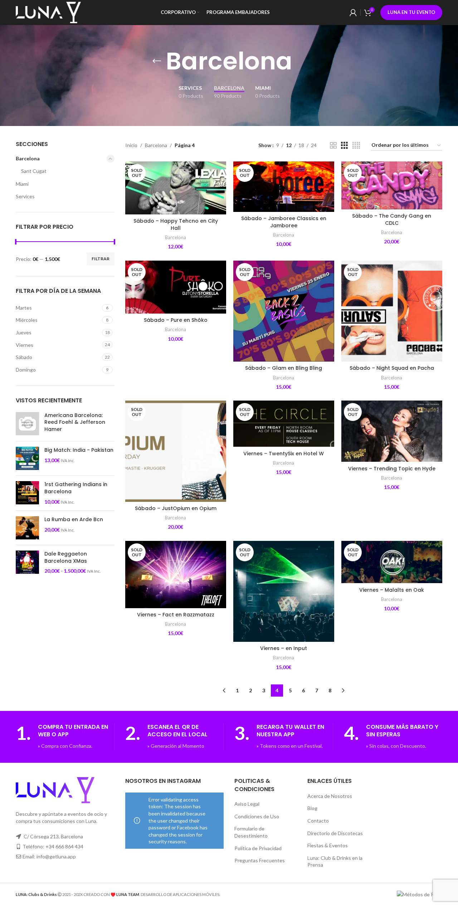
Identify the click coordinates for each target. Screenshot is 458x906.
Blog (312, 808)
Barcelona (28, 158)
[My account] (353, 12)
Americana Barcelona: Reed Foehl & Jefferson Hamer (74, 422)
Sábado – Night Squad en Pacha (392, 368)
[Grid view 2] (333, 145)
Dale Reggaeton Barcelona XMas (65, 558)
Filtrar (100, 258)
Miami (22, 184)
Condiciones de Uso (256, 816)
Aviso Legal (246, 804)
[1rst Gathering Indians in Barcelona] (27, 493)
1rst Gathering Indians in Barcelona (75, 488)
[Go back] (157, 61)
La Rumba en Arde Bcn (73, 519)
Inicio (131, 145)
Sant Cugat (34, 171)
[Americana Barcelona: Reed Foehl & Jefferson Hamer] (27, 424)
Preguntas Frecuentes (259, 860)
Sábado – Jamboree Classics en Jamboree (283, 222)
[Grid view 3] (344, 145)
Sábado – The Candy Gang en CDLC (391, 219)
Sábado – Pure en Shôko (176, 320)
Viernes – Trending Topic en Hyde (391, 468)
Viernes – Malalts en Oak (391, 589)
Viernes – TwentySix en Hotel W (283, 453)
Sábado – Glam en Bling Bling (283, 368)
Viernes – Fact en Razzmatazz (175, 614)
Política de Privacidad (258, 848)
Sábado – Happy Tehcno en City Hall (175, 224)
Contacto (318, 821)
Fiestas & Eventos (327, 845)
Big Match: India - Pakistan (78, 450)
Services (25, 196)
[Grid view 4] (356, 145)
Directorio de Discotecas (335, 833)
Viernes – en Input (283, 648)
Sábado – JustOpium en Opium (175, 508)
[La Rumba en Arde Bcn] (27, 527)
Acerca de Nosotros (329, 796)
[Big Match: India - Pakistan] (27, 458)
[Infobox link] (65, 736)
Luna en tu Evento (411, 12)
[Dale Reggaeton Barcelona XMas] (27, 563)
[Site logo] (48, 12)
